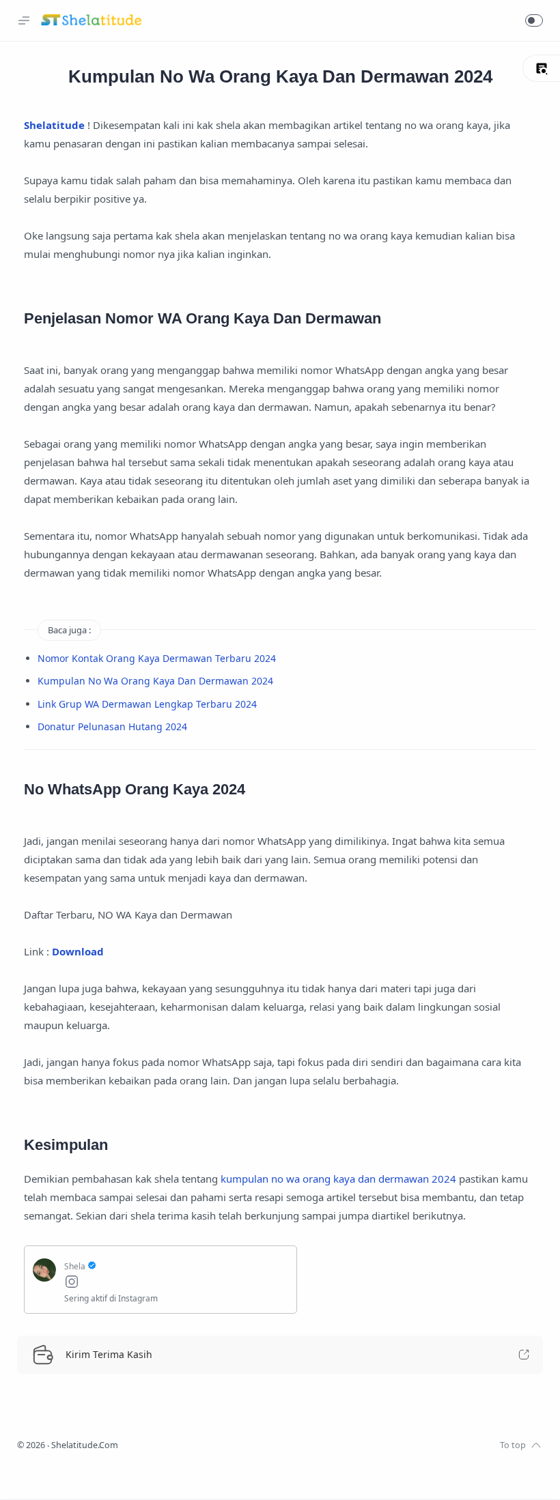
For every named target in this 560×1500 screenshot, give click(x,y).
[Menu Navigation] (24, 20)
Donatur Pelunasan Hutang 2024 (112, 726)
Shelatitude (54, 125)
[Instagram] (176, 1283)
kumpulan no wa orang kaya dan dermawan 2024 (338, 1178)
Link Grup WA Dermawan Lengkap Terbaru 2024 (147, 703)
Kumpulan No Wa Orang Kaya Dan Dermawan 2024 (155, 680)
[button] (534, 20)
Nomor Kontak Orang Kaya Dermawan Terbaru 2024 (157, 658)
